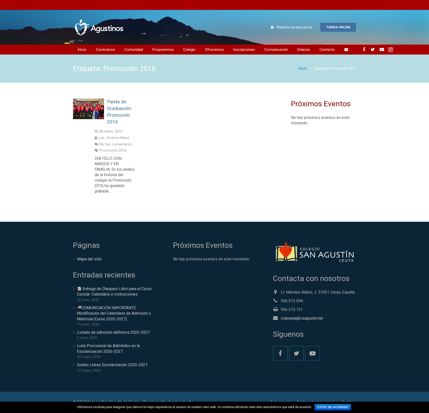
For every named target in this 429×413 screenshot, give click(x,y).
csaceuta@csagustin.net (302, 318)
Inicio (302, 68)
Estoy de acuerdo (332, 407)
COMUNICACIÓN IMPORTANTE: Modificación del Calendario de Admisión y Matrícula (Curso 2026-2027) (114, 313)
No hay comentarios (115, 144)
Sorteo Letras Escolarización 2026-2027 (112, 364)
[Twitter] (372, 49)
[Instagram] (390, 49)
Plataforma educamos (294, 27)
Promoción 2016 (113, 150)
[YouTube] (381, 49)
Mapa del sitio (89, 259)
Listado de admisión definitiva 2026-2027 (113, 332)
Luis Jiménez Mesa (113, 138)
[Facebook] (363, 49)
